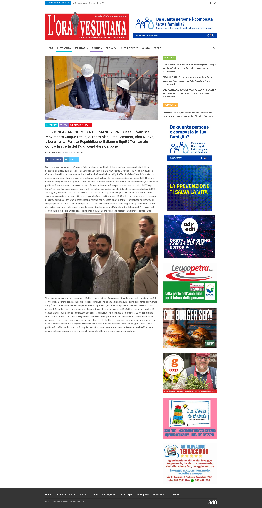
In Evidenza (64, 48)
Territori (80, 48)
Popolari (169, 57)
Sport (157, 48)
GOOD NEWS (158, 494)
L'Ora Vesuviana (171, 71)
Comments (170, 105)
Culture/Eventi (129, 48)
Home (50, 48)
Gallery (92, 3)
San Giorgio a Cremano (81, 125)
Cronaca (111, 48)
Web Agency (142, 494)
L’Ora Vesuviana (80, 3)
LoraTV (100, 3)
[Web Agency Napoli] (212, 502)
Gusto (146, 48)
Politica (97, 48)
